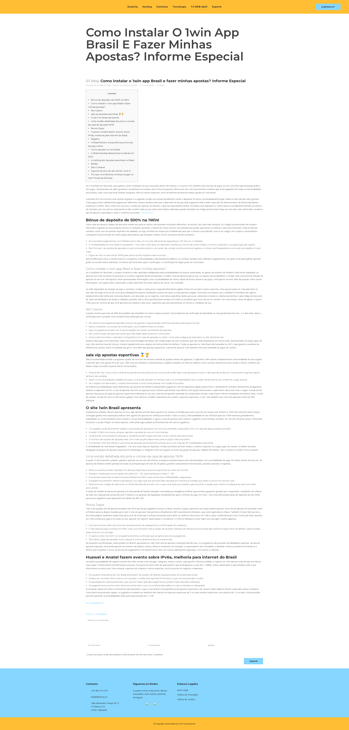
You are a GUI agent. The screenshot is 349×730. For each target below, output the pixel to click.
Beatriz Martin (130, 85)
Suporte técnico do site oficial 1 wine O (111, 171)
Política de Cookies (186, 699)
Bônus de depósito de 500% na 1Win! (110, 100)
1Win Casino (113, 85)
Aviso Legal (182, 690)
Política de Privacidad (187, 695)
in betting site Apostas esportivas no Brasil (112, 160)
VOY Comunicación (187, 723)
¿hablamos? (328, 6)
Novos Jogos (97, 128)
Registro (95, 139)
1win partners (146, 212)
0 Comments (147, 85)
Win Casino (96, 110)
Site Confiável (98, 167)
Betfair (94, 163)
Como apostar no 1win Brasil (105, 149)
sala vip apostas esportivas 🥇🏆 (107, 114)
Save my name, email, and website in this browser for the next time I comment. (126, 654)
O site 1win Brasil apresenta (105, 117)
